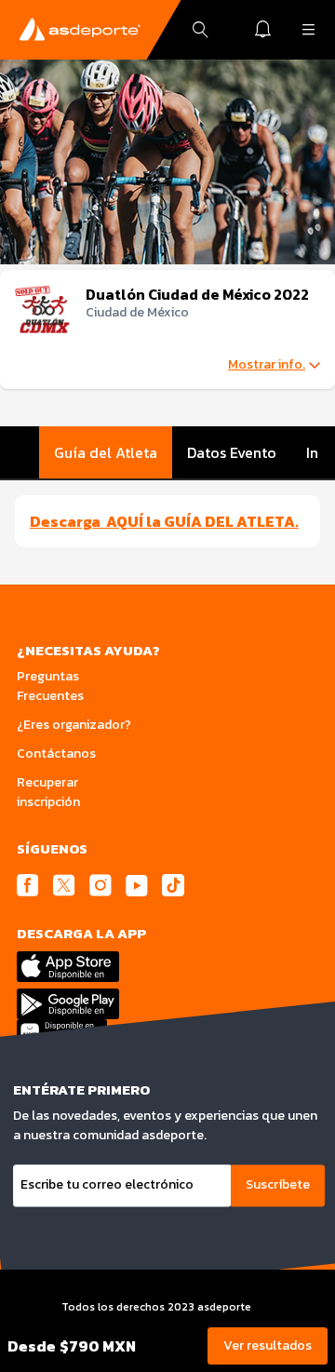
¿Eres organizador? (74, 724)
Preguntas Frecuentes (50, 686)
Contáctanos (56, 753)
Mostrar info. (266, 365)
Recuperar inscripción (48, 792)
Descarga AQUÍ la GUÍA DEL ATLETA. (164, 521)
